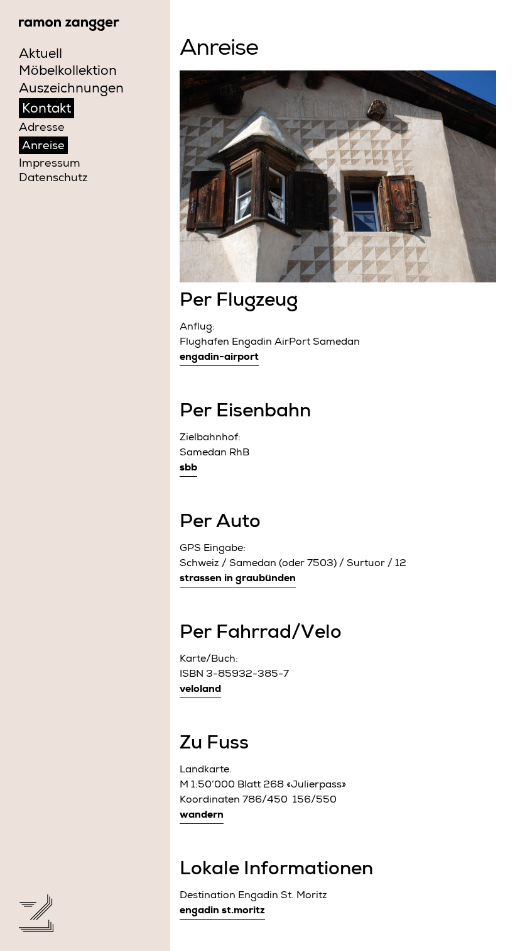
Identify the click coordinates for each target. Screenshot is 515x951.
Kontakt (46, 109)
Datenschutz (53, 178)
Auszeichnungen (71, 89)
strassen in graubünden (238, 579)
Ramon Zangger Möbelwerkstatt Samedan (69, 25)
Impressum (49, 164)
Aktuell (40, 55)
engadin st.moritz (222, 911)
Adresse (42, 128)
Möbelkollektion (68, 72)
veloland (200, 690)
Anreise (43, 146)
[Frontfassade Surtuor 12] (338, 177)
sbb (188, 469)
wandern (202, 816)
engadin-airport (219, 358)
